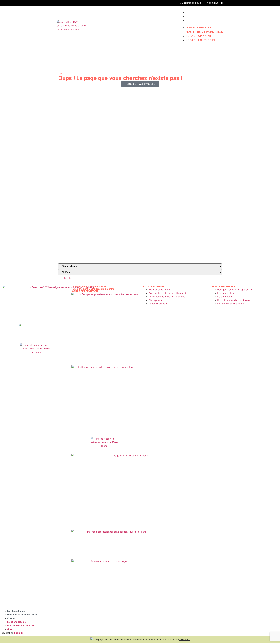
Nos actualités (215, 2)
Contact (11, 618)
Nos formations (198, 7)
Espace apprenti (199, 16)
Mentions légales (16, 611)
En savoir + (184, 639)
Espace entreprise (201, 20)
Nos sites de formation (204, 12)
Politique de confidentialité (22, 614)
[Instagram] (174, 3)
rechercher (67, 278)
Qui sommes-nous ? (191, 2)
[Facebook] (169, 3)
